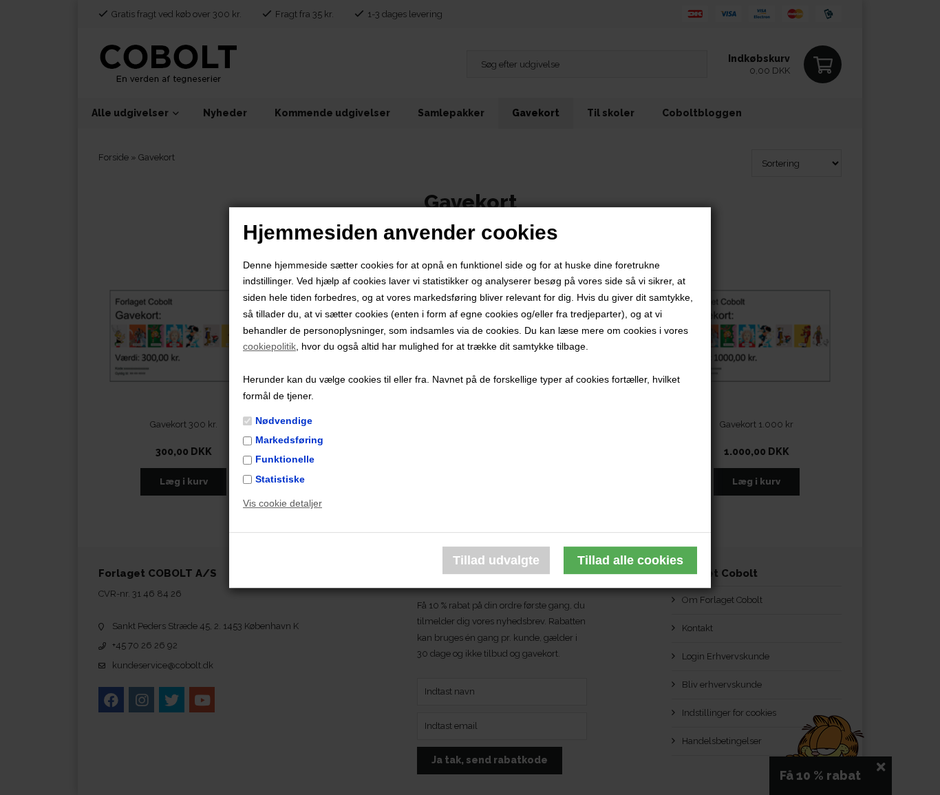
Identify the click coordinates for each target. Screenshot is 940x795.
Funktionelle (284, 459)
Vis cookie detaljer (282, 503)
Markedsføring (289, 439)
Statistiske (280, 479)
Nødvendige (283, 420)
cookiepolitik (269, 346)
